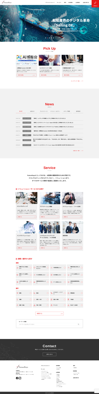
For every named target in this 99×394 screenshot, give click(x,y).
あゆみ (58, 378)
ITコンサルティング (45, 371)
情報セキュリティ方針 (60, 382)
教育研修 (43, 379)
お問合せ (95, 5)
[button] (96, 26)
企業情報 (78, 2)
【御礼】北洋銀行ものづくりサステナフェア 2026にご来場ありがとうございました (53, 126)
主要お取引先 (86, 2)
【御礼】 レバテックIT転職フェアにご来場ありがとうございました (49, 118)
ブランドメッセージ (49, 2)
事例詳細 (75, 367)
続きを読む (21, 75)
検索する (20, 216)
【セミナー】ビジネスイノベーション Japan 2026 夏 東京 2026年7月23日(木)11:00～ (54, 145)
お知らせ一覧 (76, 374)
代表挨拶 (58, 374)
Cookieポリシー (59, 385)
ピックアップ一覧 (76, 373)
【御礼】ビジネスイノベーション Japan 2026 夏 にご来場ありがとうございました (53, 122)
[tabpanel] (49, 219)
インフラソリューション (45, 375)
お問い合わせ (49, 354)
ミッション (58, 377)
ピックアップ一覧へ (75, 81)
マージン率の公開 (59, 386)
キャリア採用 (59, 367)
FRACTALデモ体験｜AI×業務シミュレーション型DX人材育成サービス (50, 135)
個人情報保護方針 (59, 381)
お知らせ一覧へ (76, 150)
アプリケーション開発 (45, 372)
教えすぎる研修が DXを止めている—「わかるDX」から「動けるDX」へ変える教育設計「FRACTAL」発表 (58, 140)
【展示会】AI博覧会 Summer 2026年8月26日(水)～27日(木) (47, 131)
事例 (65, 2)
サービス (59, 2)
